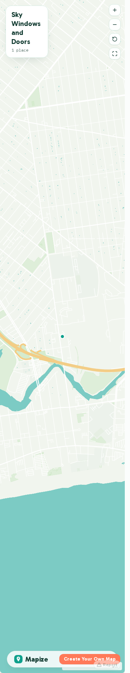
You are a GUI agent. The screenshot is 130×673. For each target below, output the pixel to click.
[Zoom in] (115, 10)
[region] (62, 336)
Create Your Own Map (90, 659)
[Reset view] (115, 39)
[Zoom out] (115, 24)
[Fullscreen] (115, 54)
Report (110, 665)
